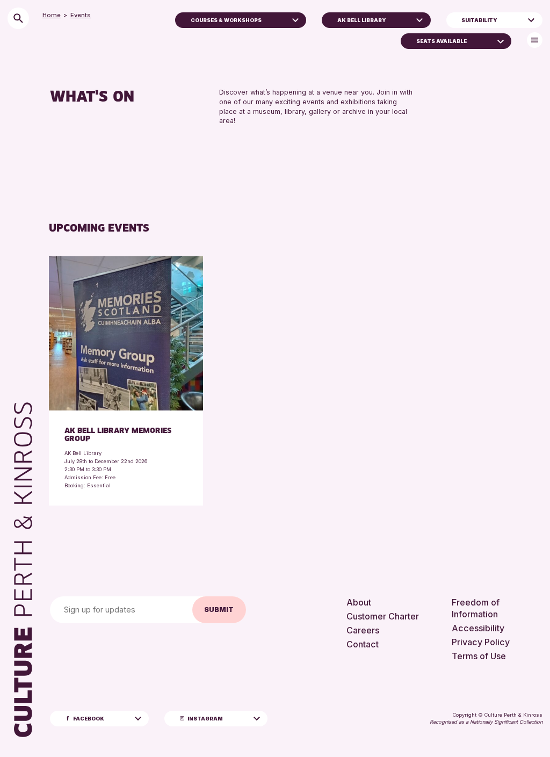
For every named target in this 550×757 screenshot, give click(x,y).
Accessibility (478, 628)
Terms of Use (479, 656)
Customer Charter (382, 616)
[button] (295, 19)
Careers (362, 630)
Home (51, 15)
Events (80, 15)
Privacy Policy (481, 642)
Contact (362, 644)
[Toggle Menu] (534, 40)
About (358, 602)
